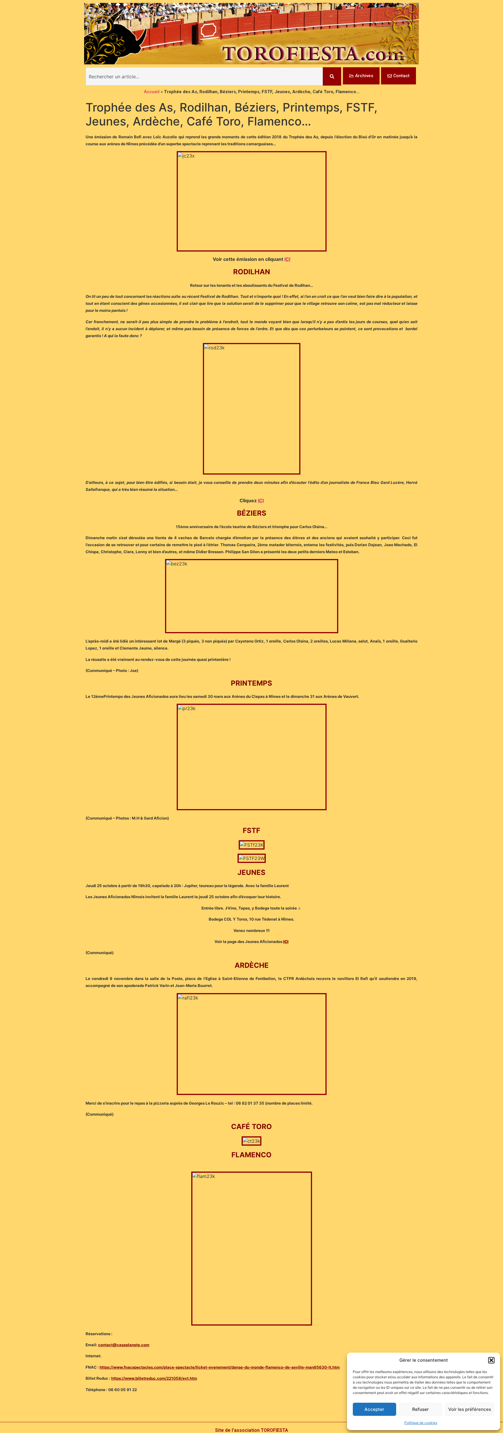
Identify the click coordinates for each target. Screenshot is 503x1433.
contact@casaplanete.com (123, 1344)
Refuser (420, 1409)
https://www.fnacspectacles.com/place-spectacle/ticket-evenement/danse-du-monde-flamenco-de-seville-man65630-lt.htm (220, 1367)
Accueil (152, 91)
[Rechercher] (332, 76)
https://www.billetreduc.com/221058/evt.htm (154, 1378)
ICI (287, 259)
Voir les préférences (469, 1409)
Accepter (374, 1409)
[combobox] (204, 76)
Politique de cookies (420, 1422)
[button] (491, 1360)
